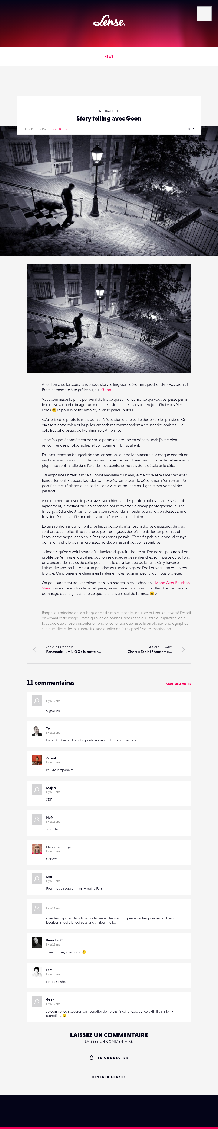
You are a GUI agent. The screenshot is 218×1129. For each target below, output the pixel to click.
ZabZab (51, 758)
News (109, 56)
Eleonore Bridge (57, 129)
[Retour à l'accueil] (109, 20)
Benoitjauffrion (57, 940)
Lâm (49, 970)
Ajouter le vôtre (178, 683)
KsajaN (51, 788)
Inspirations (109, 111)
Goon (106, 389)
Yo (48, 728)
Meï (49, 877)
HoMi (50, 817)
